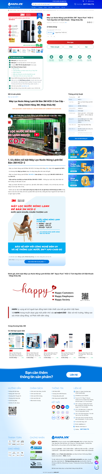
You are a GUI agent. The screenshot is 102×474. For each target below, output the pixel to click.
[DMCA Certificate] (36, 452)
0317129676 (85, 395)
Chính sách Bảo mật (35, 398)
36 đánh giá (49, 22)
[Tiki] (67, 407)
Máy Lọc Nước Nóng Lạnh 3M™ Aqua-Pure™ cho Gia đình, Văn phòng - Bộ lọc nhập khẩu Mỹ (34, 354)
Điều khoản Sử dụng (36, 400)
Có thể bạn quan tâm (16, 331)
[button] (42, 29)
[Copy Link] (88, 22)
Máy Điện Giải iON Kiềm (61, 443)
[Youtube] (62, 417)
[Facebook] (57, 417)
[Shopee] (53, 407)
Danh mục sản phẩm (14, 7)
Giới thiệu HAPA (56, 391)
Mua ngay (70, 42)
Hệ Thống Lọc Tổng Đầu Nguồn (76, 443)
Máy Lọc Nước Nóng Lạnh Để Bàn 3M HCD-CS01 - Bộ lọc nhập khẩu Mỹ (50, 354)
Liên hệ (63, 7)
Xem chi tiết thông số (81, 138)
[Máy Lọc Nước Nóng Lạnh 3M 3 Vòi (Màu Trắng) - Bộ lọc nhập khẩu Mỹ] (68, 341)
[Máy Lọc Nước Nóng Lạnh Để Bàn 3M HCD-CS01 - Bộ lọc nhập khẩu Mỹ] (51, 341)
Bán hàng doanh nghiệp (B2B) (59, 398)
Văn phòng (65, 463)
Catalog (40, 7)
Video (45, 7)
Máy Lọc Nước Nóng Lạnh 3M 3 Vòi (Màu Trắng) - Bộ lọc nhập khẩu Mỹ (68, 354)
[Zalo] (53, 417)
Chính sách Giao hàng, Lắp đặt (38, 391)
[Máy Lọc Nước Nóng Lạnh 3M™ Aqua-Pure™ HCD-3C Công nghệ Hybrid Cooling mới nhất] (16, 341)
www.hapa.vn (83, 426)
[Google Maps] (53, 412)
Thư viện (33, 7)
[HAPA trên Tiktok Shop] (58, 407)
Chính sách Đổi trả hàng (36, 396)
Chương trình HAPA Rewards (59, 393)
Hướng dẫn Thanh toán (14, 393)
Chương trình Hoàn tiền (14, 398)
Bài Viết (50, 7)
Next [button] (93, 341)
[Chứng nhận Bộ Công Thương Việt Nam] (36, 447)
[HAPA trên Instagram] (57, 412)
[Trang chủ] (8, 10)
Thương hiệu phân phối (58, 396)
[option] (16, 346)
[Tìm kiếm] (33, 4)
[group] (25, 30)
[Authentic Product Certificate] (33, 442)
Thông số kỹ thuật (75, 94)
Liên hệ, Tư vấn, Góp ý (14, 402)
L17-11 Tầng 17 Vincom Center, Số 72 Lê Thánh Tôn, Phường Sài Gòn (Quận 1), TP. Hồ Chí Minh (84, 399)
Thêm (54, 47)
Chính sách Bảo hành (36, 393)
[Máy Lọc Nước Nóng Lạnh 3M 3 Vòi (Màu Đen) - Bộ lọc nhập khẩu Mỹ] (86, 341)
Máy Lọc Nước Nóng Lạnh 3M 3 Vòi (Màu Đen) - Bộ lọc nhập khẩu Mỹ (85, 354)
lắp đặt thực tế (25, 86)
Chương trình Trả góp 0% (15, 396)
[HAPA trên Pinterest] (62, 412)
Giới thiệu (57, 7)
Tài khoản (92, 1)
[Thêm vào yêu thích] (93, 22)
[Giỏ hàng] (83, 1)
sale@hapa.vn (82, 424)
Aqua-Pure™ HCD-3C (61, 32)
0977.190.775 (88, 4)
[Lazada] (63, 407)
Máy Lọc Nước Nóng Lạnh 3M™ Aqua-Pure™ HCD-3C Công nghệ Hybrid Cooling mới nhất (16, 354)
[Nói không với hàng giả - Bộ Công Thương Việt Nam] (40, 442)
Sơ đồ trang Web (13, 400)
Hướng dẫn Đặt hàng (14, 391)
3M (65, 22)
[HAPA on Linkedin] (66, 412)
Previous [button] (9, 341)
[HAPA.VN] (15, 4)
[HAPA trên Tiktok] (66, 417)
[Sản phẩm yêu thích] (86, 1)
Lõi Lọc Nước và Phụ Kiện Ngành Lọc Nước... (71, 445)
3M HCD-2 (50, 32)
